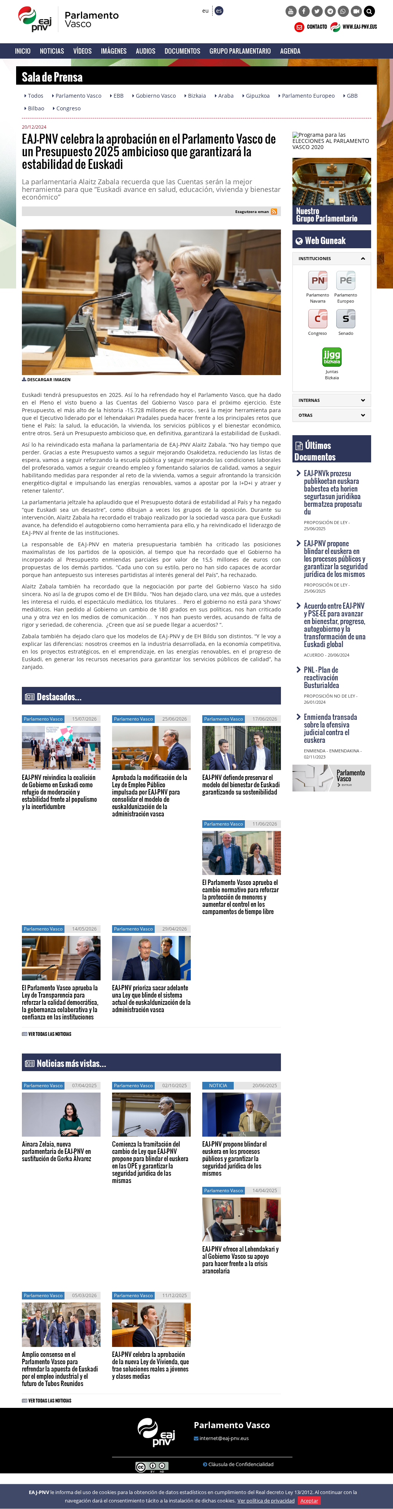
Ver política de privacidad (266, 1500)
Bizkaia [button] (196, 95)
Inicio (23, 50)
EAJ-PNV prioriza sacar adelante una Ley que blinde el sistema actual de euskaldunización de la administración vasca (151, 998)
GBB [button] (351, 95)
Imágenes (114, 50)
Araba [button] (225, 95)
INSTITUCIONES (315, 258)
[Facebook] (304, 11)
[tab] (332, 258)
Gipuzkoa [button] (257, 95)
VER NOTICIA (45, 764)
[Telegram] (330, 11)
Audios (145, 50)
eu (205, 10)
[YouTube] (291, 11)
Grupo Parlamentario (240, 50)
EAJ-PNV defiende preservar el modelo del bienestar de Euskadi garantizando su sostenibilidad (241, 784)
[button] (369, 11)
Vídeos (82, 50)
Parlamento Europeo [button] (308, 95)
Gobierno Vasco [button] (155, 95)
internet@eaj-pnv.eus (224, 1438)
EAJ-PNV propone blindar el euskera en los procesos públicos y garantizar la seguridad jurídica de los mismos (234, 1158)
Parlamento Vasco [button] (77, 95)
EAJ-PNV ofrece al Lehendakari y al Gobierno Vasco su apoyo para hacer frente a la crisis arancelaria (240, 1259)
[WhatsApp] (343, 11)
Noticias (52, 50)
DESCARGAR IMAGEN (49, 379)
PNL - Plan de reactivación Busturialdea (321, 677)
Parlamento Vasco (232, 1424)
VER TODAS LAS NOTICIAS (49, 1032)
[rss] (274, 212)
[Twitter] (317, 11)
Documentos (182, 50)
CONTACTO (316, 25)
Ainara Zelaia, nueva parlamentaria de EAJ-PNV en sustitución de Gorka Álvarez (56, 1151)
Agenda (290, 50)
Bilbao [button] (35, 108)
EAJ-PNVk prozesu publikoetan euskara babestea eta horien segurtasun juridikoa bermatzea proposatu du (333, 492)
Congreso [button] (68, 108)
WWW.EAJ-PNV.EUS (359, 25)
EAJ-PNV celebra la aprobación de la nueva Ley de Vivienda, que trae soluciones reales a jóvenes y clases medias (150, 1365)
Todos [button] (34, 95)
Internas (309, 400)
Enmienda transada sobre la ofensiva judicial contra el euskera (330, 728)
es (219, 10)
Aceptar (309, 1500)
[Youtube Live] (356, 11)
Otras (305, 415)
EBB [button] (118, 95)
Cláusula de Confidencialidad (241, 1464)
